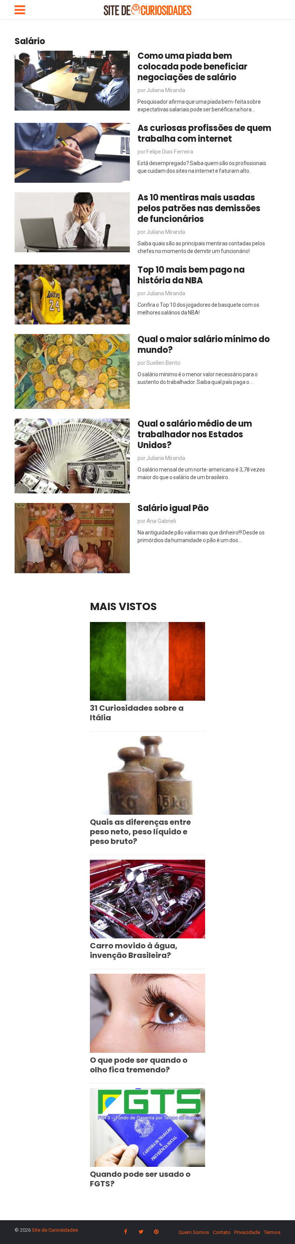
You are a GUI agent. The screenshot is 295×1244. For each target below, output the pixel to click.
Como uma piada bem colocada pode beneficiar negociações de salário (192, 66)
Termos (272, 1232)
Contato (221, 1232)
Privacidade (247, 1232)
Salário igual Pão (173, 508)
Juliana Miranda (165, 90)
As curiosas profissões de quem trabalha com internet (204, 133)
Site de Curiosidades (55, 1230)
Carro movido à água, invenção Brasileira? (133, 950)
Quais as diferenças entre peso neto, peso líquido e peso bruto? (140, 832)
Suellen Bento (163, 362)
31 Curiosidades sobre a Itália (137, 713)
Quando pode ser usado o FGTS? (140, 1179)
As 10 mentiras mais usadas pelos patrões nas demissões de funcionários (199, 208)
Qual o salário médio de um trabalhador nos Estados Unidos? (195, 434)
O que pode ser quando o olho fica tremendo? (138, 1065)
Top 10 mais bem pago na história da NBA (191, 275)
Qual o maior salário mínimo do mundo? (204, 344)
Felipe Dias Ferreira (169, 151)
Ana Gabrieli (161, 521)
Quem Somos (194, 1232)
